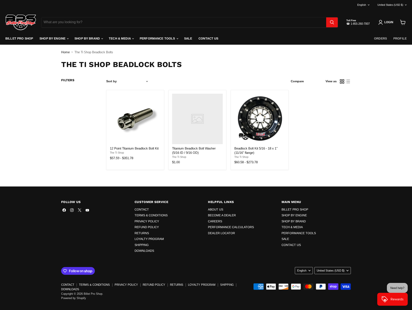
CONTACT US (208, 38)
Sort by (111, 81)
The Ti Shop (117, 152)
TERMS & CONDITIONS (151, 215)
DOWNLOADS (144, 250)
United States (390, 4)
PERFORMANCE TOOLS (158, 38)
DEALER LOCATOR (221, 233)
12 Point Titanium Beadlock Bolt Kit (134, 148)
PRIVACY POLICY (147, 221)
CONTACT (142, 209)
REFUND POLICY (147, 227)
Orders (380, 38)
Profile (400, 38)
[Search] (332, 22)
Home (65, 52)
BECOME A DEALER (222, 215)
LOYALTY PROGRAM (149, 239)
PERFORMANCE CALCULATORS (231, 227)
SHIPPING (142, 245)
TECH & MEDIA (120, 38)
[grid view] (342, 81)
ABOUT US (215, 209)
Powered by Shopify (73, 298)
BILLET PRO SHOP (19, 38)
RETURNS (142, 233)
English (361, 4)
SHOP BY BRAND (87, 38)
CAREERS (215, 221)
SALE (188, 38)
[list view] (348, 81)
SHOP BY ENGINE (52, 38)
